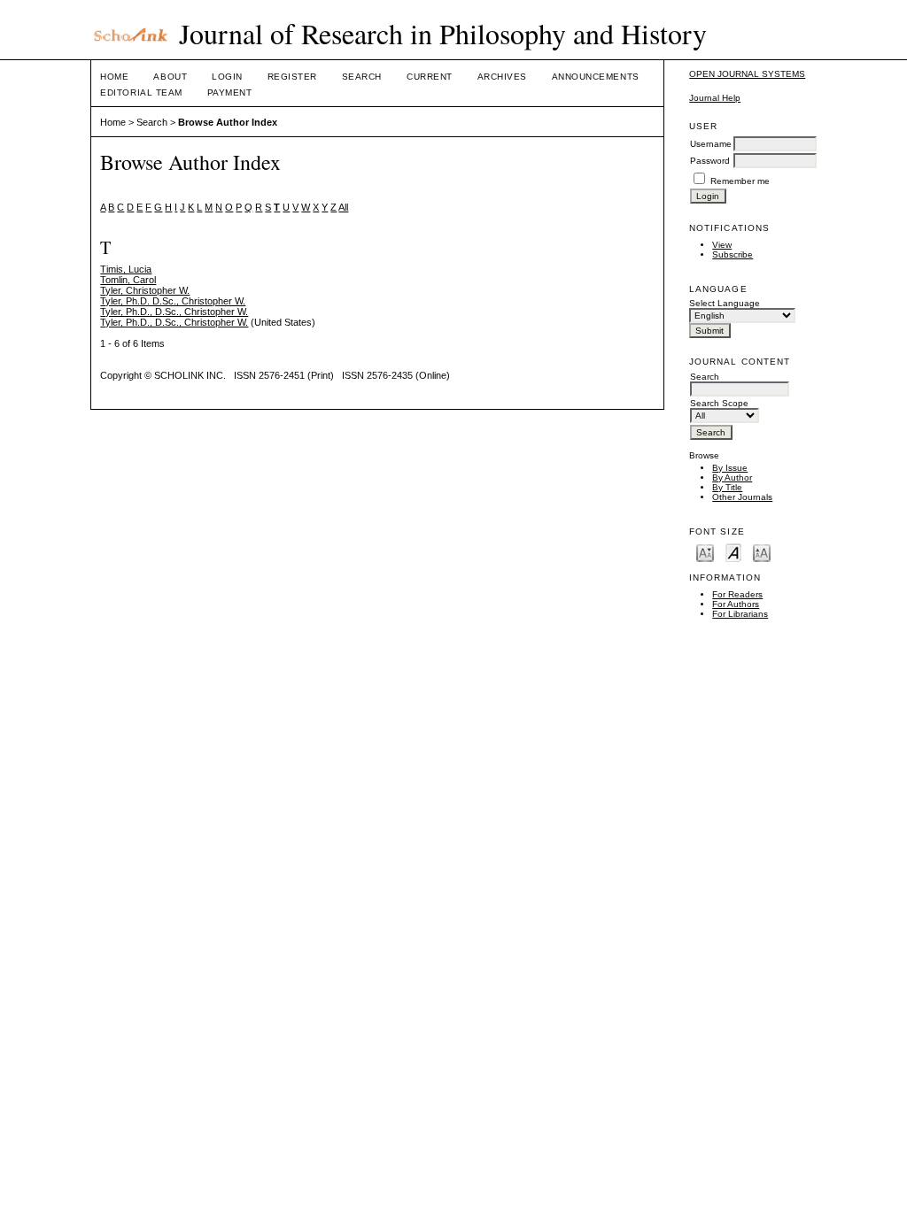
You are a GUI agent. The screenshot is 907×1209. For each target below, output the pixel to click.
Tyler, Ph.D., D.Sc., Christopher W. (174, 311)
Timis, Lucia (125, 269)
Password (710, 161)
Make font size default (733, 552)
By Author (732, 477)
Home (114, 76)
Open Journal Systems (747, 74)
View (722, 245)
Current (430, 76)
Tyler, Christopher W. (145, 290)
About (170, 76)
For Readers (737, 594)
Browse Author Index (227, 122)
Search (362, 76)
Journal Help (714, 98)
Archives (502, 76)
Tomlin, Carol (128, 279)
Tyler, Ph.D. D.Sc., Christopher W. (172, 301)
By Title (727, 487)
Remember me (740, 181)
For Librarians (740, 614)
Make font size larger (762, 552)
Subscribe (732, 254)
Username (711, 144)
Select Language (724, 303)
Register (292, 76)
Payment (229, 92)
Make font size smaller (705, 552)
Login (227, 76)
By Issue (730, 468)
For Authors (735, 604)
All (343, 207)
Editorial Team (141, 92)
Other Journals (742, 497)
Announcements (596, 76)
